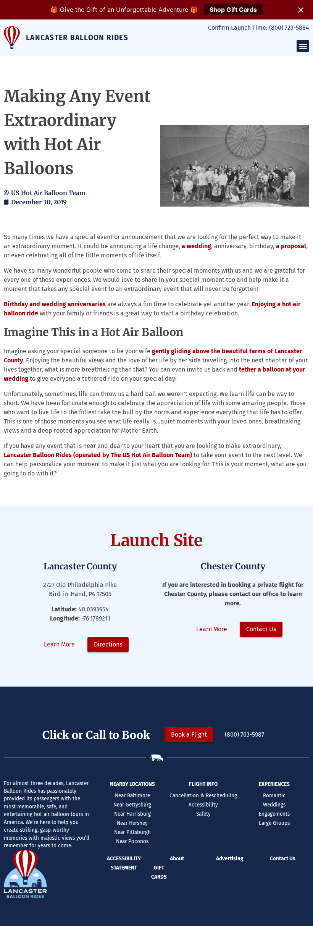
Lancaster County (80, 566)
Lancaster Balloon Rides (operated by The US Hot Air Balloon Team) (98, 455)
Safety (203, 814)
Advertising (229, 858)
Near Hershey (132, 823)
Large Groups (274, 823)
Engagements (274, 814)
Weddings (274, 805)
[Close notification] (300, 10)
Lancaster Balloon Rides (77, 37)
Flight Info (203, 784)
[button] (303, 46)
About (177, 858)
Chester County (233, 566)
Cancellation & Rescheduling (203, 795)
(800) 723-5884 (289, 27)
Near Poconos (132, 841)
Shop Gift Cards (233, 9)
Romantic (274, 795)
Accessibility (203, 805)
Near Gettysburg (132, 805)
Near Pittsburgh (132, 832)
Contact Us (282, 858)
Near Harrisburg (132, 814)
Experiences (274, 784)
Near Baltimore (132, 795)
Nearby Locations (132, 784)
